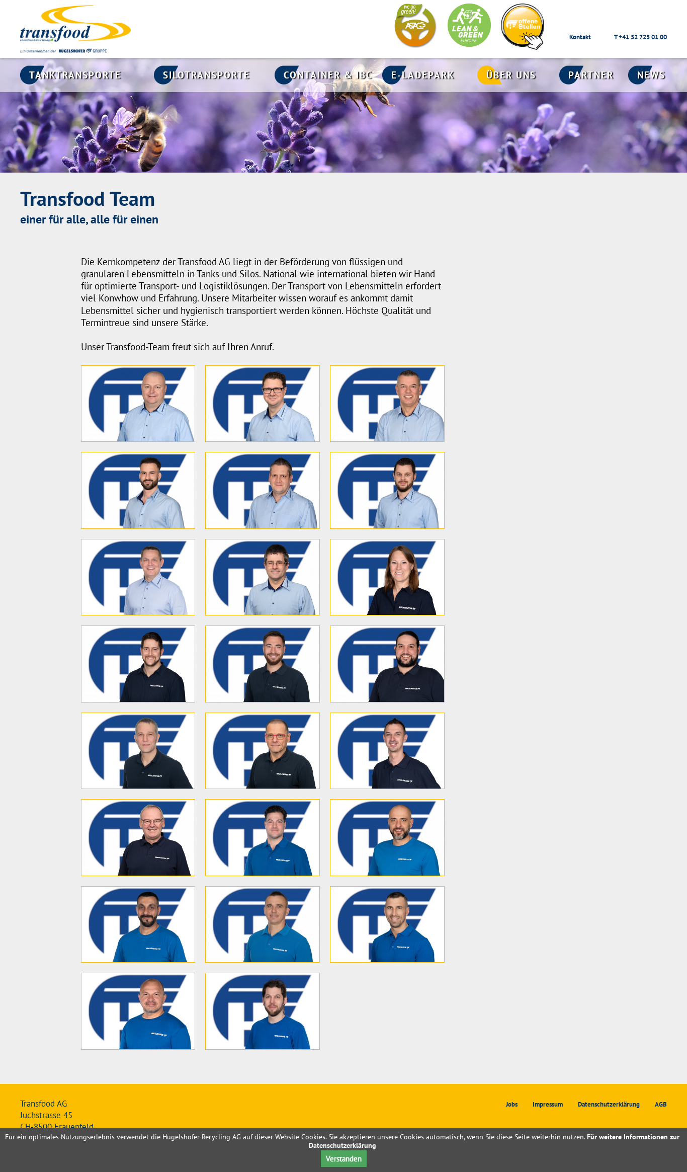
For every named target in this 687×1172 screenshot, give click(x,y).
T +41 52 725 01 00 (640, 37)
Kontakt (580, 37)
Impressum (548, 1104)
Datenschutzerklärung (609, 1104)
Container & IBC (328, 75)
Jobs (512, 1104)
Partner (591, 75)
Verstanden (344, 1158)
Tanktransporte (75, 75)
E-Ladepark (423, 75)
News (651, 75)
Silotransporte (206, 75)
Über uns (511, 75)
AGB (661, 1104)
